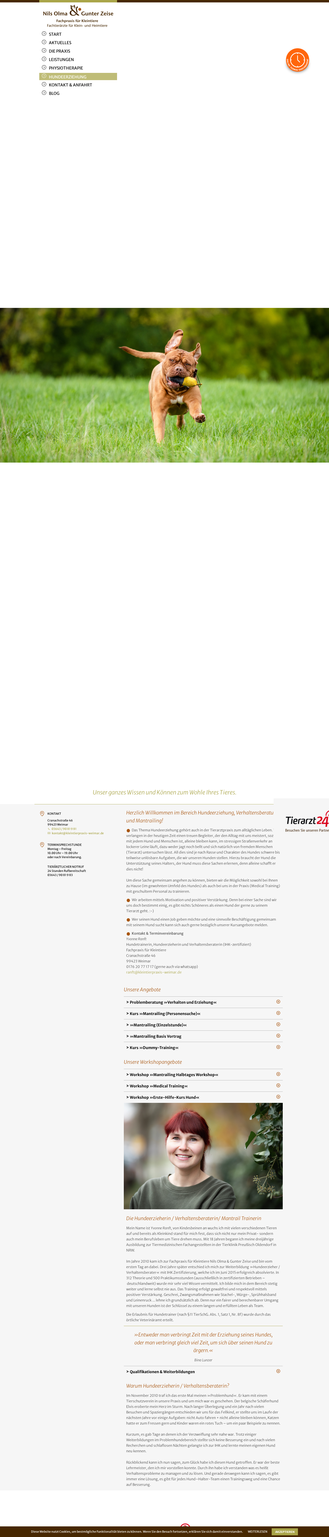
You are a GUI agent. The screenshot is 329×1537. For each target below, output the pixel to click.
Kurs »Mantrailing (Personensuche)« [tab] (165, 1013)
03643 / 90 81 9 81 (64, 829)
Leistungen (61, 59)
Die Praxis (59, 51)
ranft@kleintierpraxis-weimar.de (154, 972)
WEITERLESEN (257, 1531)
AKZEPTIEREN (285, 1532)
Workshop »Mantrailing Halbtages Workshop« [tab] (173, 1074)
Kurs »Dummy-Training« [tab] (154, 1047)
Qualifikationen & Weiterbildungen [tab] (162, 1372)
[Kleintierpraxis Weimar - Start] (78, 14)
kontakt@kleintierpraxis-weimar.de (78, 833)
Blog (54, 93)
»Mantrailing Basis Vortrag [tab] (155, 1036)
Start (55, 34)
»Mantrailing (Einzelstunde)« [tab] (158, 1025)
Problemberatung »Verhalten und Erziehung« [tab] (173, 1002)
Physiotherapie (66, 68)
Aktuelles (60, 42)
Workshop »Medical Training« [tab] (158, 1086)
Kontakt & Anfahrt (70, 85)
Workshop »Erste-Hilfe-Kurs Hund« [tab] (164, 1097)
